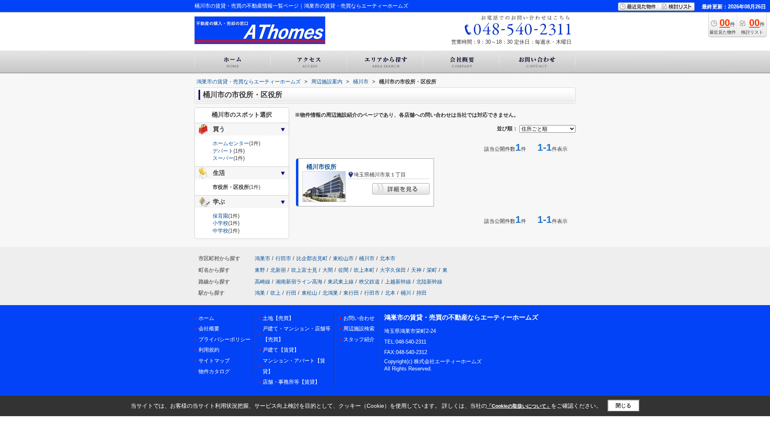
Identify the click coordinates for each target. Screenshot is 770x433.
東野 (260, 270)
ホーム (206, 318)
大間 (327, 270)
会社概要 (209, 329)
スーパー (223, 158)
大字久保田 (393, 270)
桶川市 (367, 258)
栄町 (432, 270)
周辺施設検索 (359, 329)
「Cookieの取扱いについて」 (519, 406)
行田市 (283, 258)
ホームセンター (231, 143)
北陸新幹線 (429, 282)
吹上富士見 (304, 270)
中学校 (220, 231)
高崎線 (262, 282)
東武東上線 (341, 282)
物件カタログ (214, 371)
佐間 (343, 270)
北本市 (387, 258)
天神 (416, 270)
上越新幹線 (398, 282)
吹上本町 (364, 270)
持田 (421, 293)
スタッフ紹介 (359, 339)
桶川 (406, 293)
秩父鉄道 (369, 282)
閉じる (623, 406)
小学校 (220, 223)
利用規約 (209, 350)
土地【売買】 (278, 318)
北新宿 (278, 270)
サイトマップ (214, 361)
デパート (223, 151)
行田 (291, 293)
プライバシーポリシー (225, 339)
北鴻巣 (330, 293)
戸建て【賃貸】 (281, 350)
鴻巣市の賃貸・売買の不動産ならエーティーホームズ (461, 317)
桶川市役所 (321, 167)
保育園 (220, 216)
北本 (390, 293)
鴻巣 (260, 293)
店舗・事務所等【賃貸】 (291, 382)
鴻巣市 (262, 258)
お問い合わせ (359, 318)
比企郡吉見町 (312, 258)
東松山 (309, 293)
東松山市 (343, 258)
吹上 (275, 293)
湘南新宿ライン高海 (299, 282)
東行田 (351, 293)
